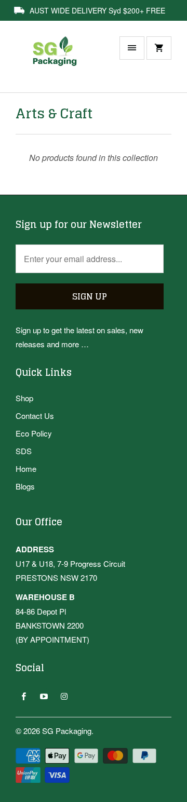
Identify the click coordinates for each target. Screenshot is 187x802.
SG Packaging (66, 730)
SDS (24, 450)
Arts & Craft (54, 113)
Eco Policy (34, 433)
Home (26, 468)
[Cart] (158, 48)
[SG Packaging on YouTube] (44, 696)
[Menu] (131, 48)
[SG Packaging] (57, 61)
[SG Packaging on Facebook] (24, 696)
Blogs (25, 486)
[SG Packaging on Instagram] (64, 696)
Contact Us (35, 415)
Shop (24, 397)
